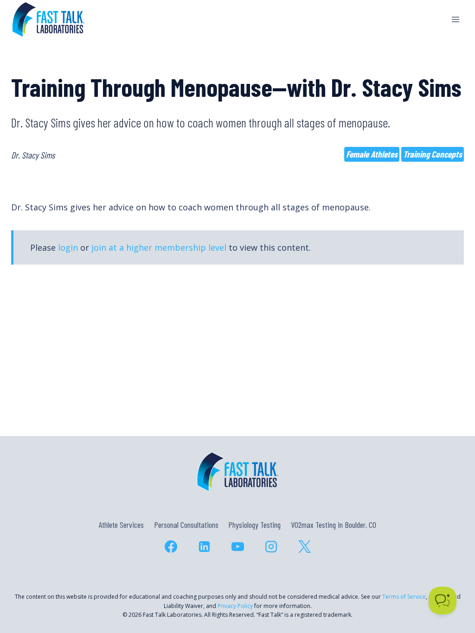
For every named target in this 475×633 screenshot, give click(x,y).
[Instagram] (270, 546)
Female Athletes (372, 154)
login (68, 247)
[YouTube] (237, 546)
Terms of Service (404, 597)
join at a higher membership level (158, 247)
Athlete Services (121, 524)
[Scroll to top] (451, 586)
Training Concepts (432, 154)
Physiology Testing (254, 524)
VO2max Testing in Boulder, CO (333, 524)
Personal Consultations (186, 524)
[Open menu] (455, 19)
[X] (304, 546)
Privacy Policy (235, 606)
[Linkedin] (204, 546)
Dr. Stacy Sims (33, 155)
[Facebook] (170, 546)
